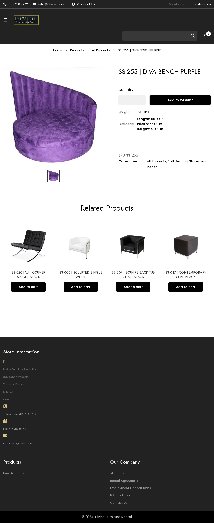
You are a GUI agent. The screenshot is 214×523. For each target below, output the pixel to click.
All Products (101, 50)
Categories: (128, 161)
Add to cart (28, 287)
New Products (13, 473)
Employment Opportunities (130, 488)
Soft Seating (178, 161)
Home (57, 50)
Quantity (125, 89)
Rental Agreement (124, 481)
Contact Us (118, 503)
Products (77, 50)
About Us (117, 473)
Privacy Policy (120, 495)
